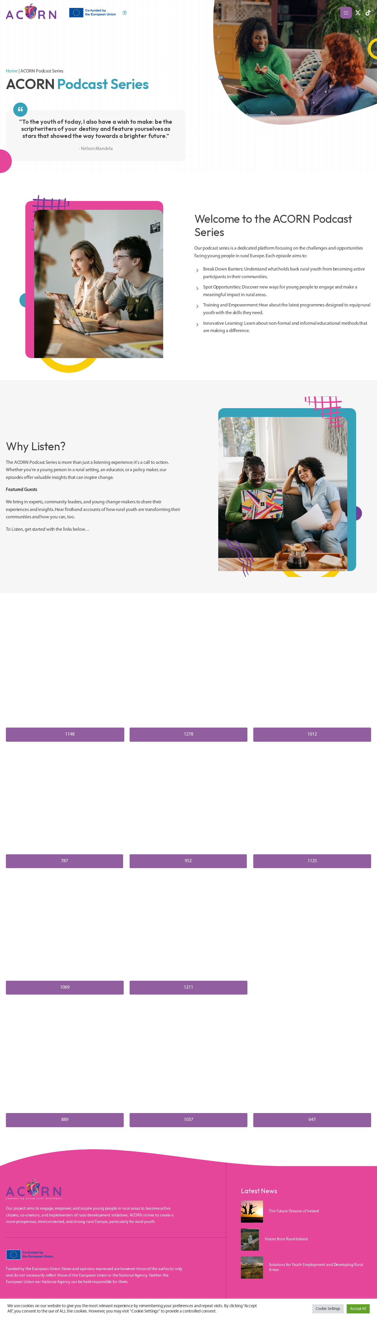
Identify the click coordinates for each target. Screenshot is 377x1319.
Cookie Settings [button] (328, 1309)
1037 (188, 1119)
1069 (65, 987)
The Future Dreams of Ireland (294, 1211)
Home (12, 71)
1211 (188, 987)
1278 (188, 734)
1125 (312, 861)
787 (64, 861)
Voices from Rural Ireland (286, 1239)
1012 (312, 734)
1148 (70, 734)
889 (64, 1119)
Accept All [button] (358, 1309)
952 (188, 861)
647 (312, 1119)
